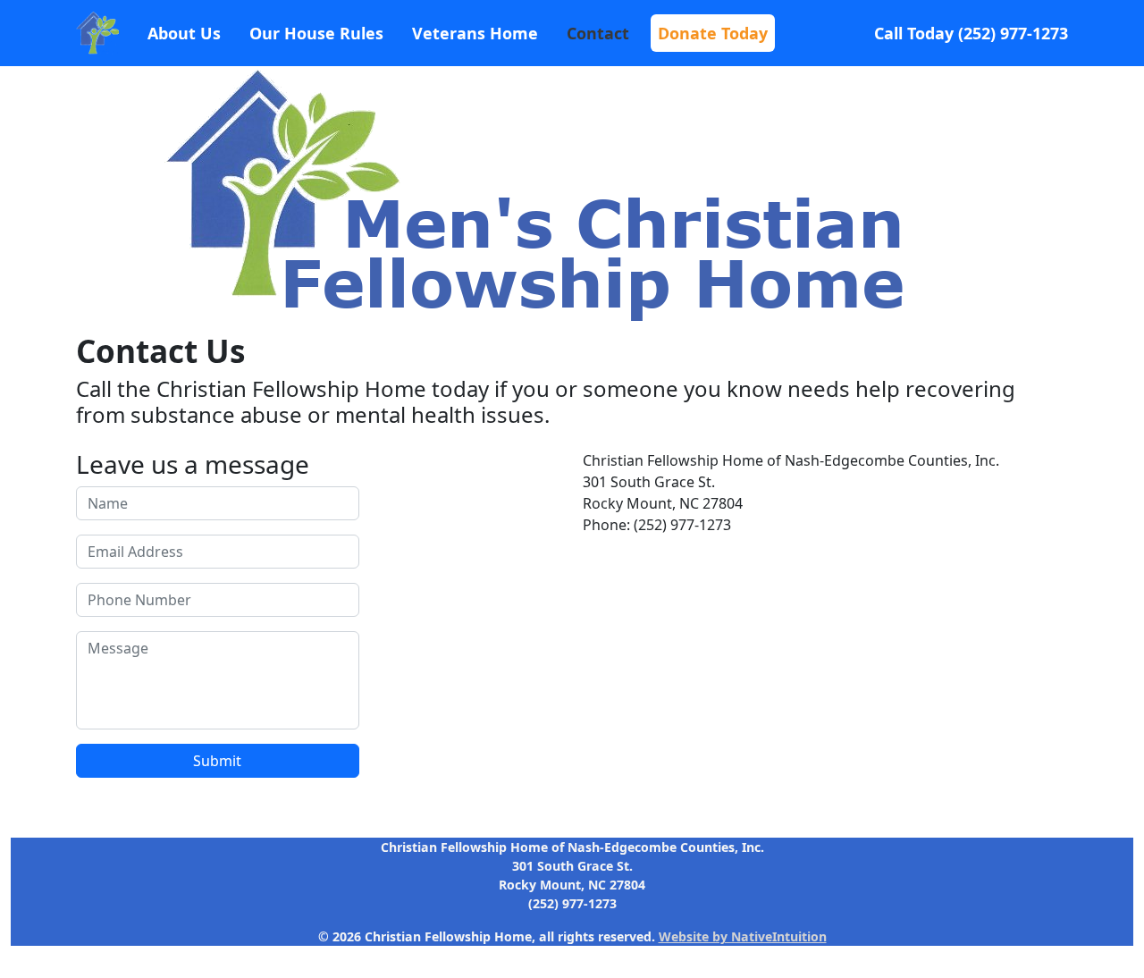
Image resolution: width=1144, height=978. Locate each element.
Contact (598, 33)
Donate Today (713, 33)
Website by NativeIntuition (743, 936)
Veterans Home (475, 33)
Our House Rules (316, 33)
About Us (184, 33)
